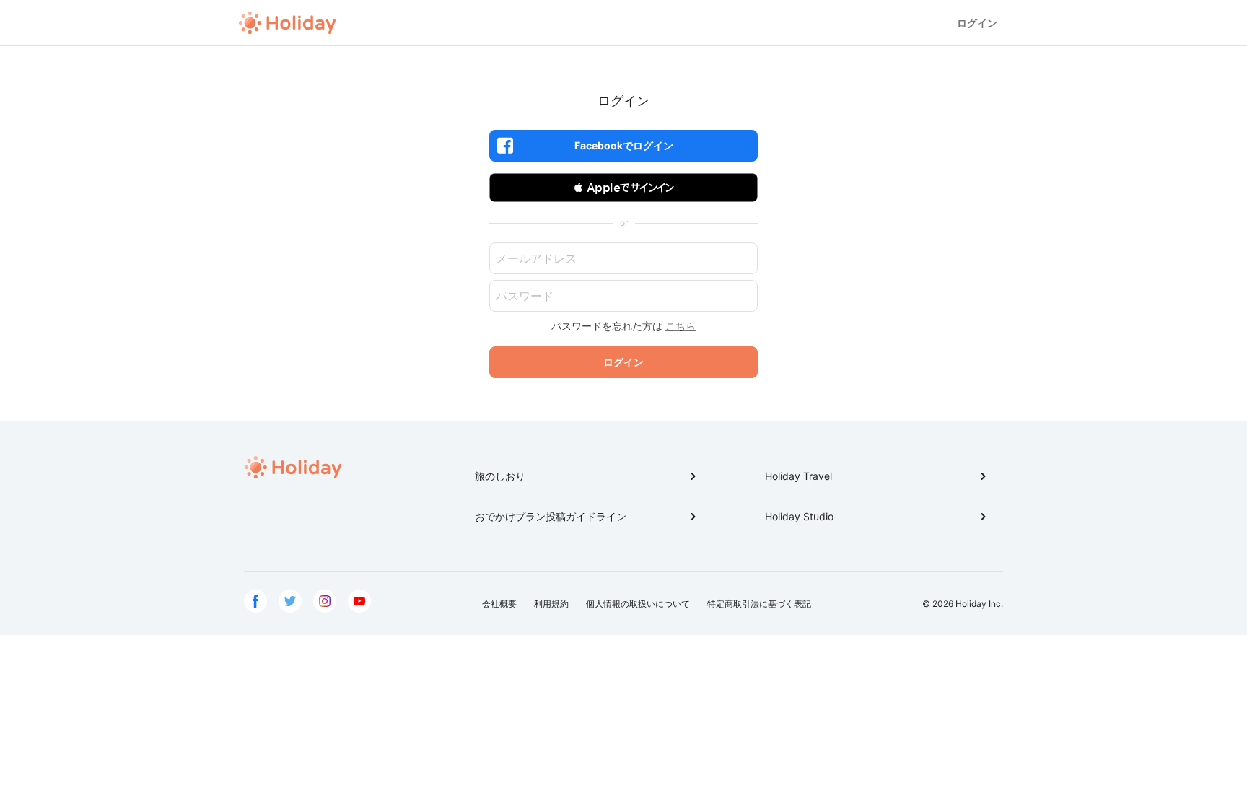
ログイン (977, 23)
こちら (680, 326)
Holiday (287, 23)
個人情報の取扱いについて (638, 603)
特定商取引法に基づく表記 (759, 603)
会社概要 (499, 603)
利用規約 (551, 603)
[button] (623, 187)
